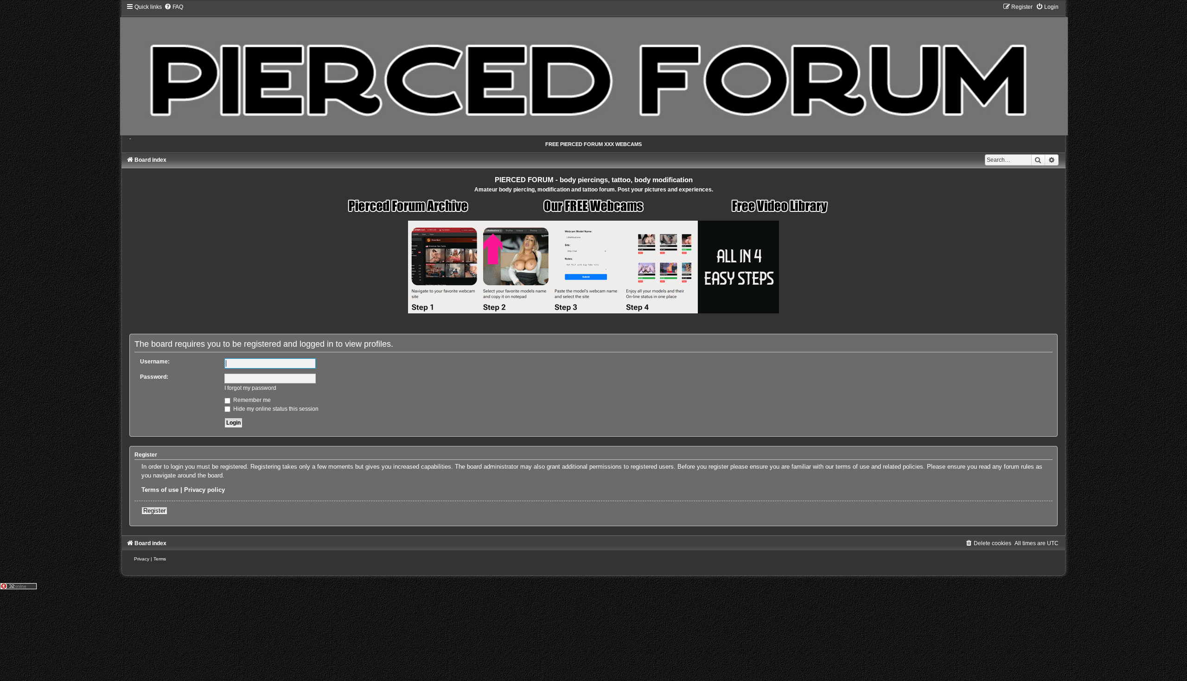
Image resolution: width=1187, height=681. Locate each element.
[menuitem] (173, 7)
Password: (154, 377)
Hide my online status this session (275, 409)
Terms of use (160, 489)
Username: (155, 361)
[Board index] (593, 69)
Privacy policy (204, 489)
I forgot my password (250, 388)
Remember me (251, 400)
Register (154, 510)
